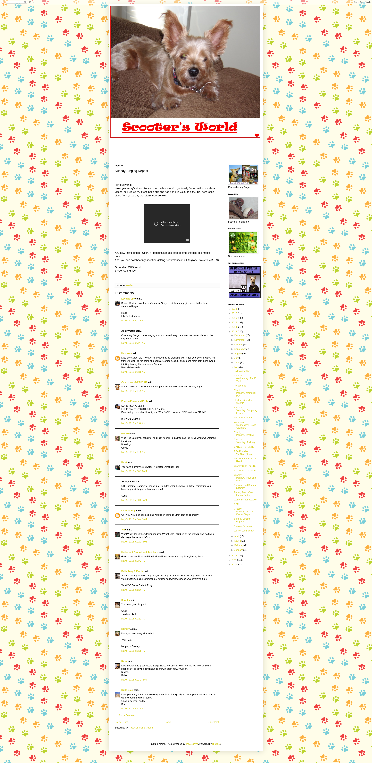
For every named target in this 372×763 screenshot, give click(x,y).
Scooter (125, 600)
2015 (234, 322)
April (237, 536)
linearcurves (192, 744)
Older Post (213, 722)
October (238, 344)
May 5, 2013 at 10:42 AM (134, 519)
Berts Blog (127, 690)
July (236, 358)
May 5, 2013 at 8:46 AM (133, 423)
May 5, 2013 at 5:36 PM (133, 590)
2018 (234, 309)
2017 (234, 313)
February (239, 545)
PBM (236, 504)
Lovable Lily (128, 298)
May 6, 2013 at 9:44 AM (133, 708)
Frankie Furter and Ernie (134, 401)
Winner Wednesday (244, 530)
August (238, 353)
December (240, 335)
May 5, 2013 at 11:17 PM (134, 679)
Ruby (124, 661)
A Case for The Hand (245, 470)
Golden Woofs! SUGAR (134, 382)
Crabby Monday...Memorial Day (245, 393)
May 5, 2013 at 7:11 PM (133, 618)
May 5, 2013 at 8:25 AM (133, 391)
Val (123, 529)
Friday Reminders (243, 417)
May (236, 367)
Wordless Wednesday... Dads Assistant (245, 425)
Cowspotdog (128, 510)
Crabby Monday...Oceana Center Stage (244, 512)
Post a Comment (127, 715)
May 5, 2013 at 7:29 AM (133, 320)
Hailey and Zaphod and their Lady (140, 552)
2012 (234, 555)
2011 (234, 560)
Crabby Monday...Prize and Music (245, 478)
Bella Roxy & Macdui (132, 571)
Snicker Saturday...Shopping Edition (245, 410)
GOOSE (125, 433)
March (237, 541)
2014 (234, 327)
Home (168, 722)
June (237, 362)
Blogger (216, 744)
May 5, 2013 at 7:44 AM (133, 343)
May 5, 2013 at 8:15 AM (133, 372)
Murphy (125, 629)
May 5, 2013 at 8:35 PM (133, 651)
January (238, 550)
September (240, 349)
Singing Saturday (243, 526)
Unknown (126, 353)
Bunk (124, 462)
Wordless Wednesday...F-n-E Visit (245, 378)
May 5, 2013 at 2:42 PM (133, 561)
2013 (234, 331)
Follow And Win (242, 371)
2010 (234, 564)
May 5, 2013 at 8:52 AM (133, 452)
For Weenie (240, 385)
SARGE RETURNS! (244, 447)
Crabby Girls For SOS (245, 466)
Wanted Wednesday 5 (245, 499)
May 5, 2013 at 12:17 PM (134, 541)
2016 (234, 318)
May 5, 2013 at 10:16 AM (134, 471)
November (240, 340)
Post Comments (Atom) (141, 727)
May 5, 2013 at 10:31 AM (134, 500)
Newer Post (122, 722)
